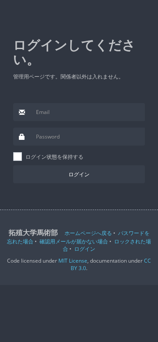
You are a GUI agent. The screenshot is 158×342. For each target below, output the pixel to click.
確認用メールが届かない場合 (74, 241)
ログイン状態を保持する (54, 156)
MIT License (72, 260)
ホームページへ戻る (88, 233)
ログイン (84, 249)
